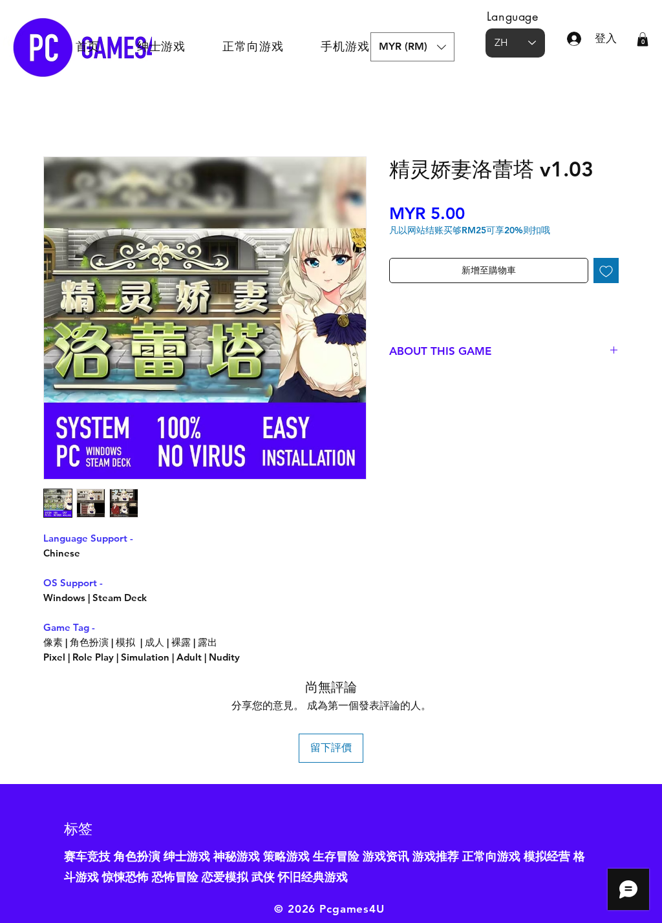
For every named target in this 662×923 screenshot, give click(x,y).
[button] (412, 46)
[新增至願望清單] (606, 270)
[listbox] (412, 46)
